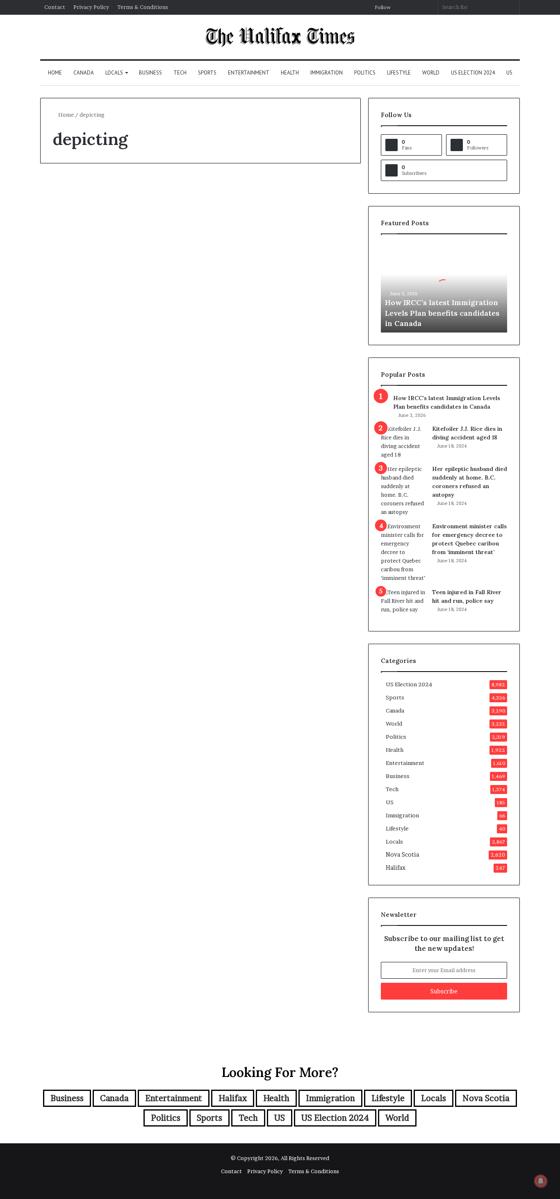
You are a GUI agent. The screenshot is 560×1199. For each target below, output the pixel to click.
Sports (207, 72)
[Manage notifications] (540, 1181)
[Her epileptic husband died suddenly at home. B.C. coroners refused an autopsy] (403, 490)
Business (150, 72)
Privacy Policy (91, 7)
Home (55, 72)
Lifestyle (399, 72)
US (509, 72)
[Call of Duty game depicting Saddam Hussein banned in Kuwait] (117, 623)
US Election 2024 (473, 72)
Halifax (395, 867)
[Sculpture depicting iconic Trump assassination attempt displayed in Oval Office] (117, 323)
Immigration (326, 72)
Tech (180, 72)
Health (290, 72)
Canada (83, 72)
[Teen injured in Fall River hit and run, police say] (403, 603)
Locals (114, 72)
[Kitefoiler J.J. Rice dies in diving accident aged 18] (403, 442)
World (430, 72)
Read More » (75, 424)
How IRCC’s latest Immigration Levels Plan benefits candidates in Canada (442, 313)
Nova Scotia (402, 854)
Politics (365, 72)
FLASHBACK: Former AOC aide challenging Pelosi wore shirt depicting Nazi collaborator (277, 236)
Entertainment (248, 72)
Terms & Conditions (142, 7)
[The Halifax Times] (279, 37)
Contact (54, 7)
